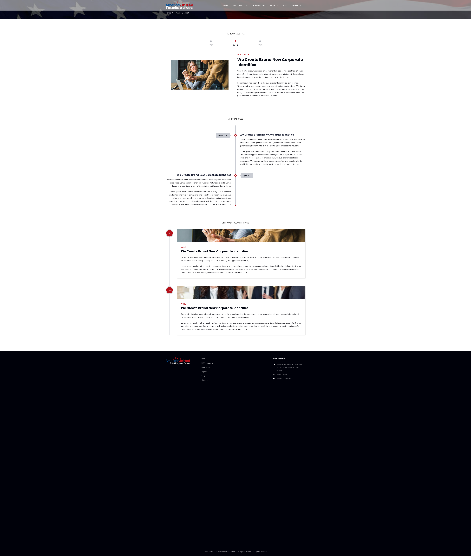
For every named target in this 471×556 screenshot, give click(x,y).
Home (225, 5)
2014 (235, 45)
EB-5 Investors (241, 5)
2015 (260, 45)
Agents (274, 5)
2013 (211, 45)
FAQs (284, 5)
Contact (296, 5)
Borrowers (259, 5)
